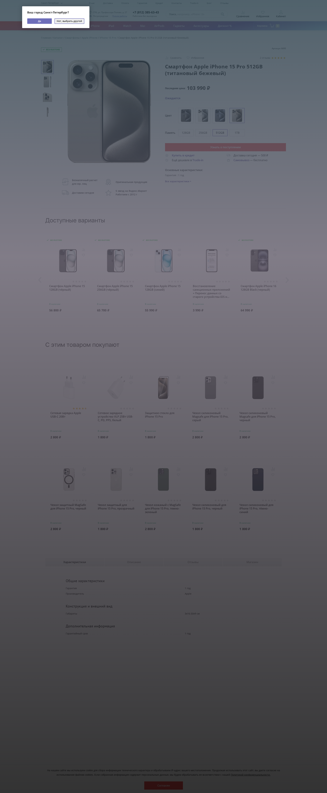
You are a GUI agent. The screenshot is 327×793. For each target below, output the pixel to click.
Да (39, 21)
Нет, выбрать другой (69, 21)
